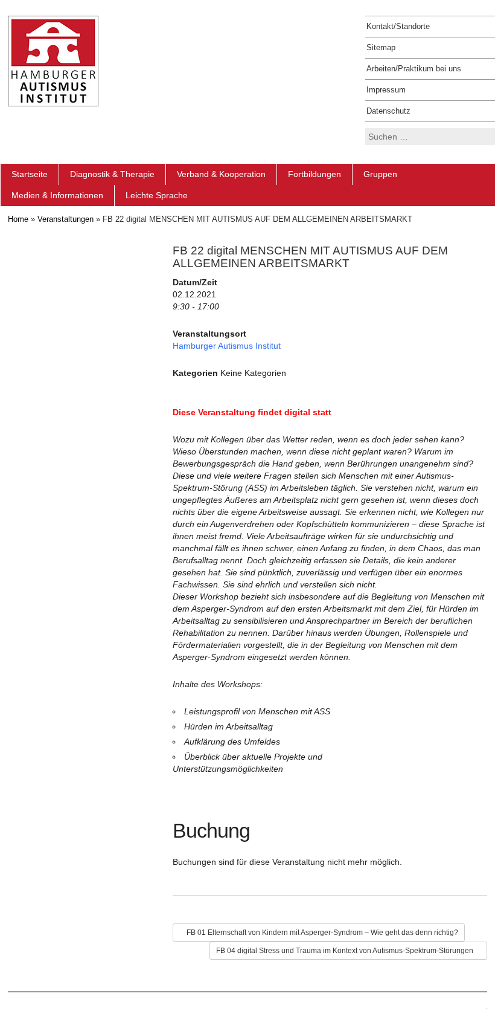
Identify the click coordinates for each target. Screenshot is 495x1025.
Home (18, 219)
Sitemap (380, 47)
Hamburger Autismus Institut (227, 346)
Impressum (386, 89)
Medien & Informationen (57, 195)
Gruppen (380, 174)
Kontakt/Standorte (398, 26)
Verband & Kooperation (221, 174)
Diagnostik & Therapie (112, 174)
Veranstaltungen (65, 219)
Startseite (29, 174)
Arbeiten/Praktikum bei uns (413, 68)
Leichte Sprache (157, 195)
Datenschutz (388, 110)
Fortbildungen (314, 174)
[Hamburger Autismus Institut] (53, 60)
